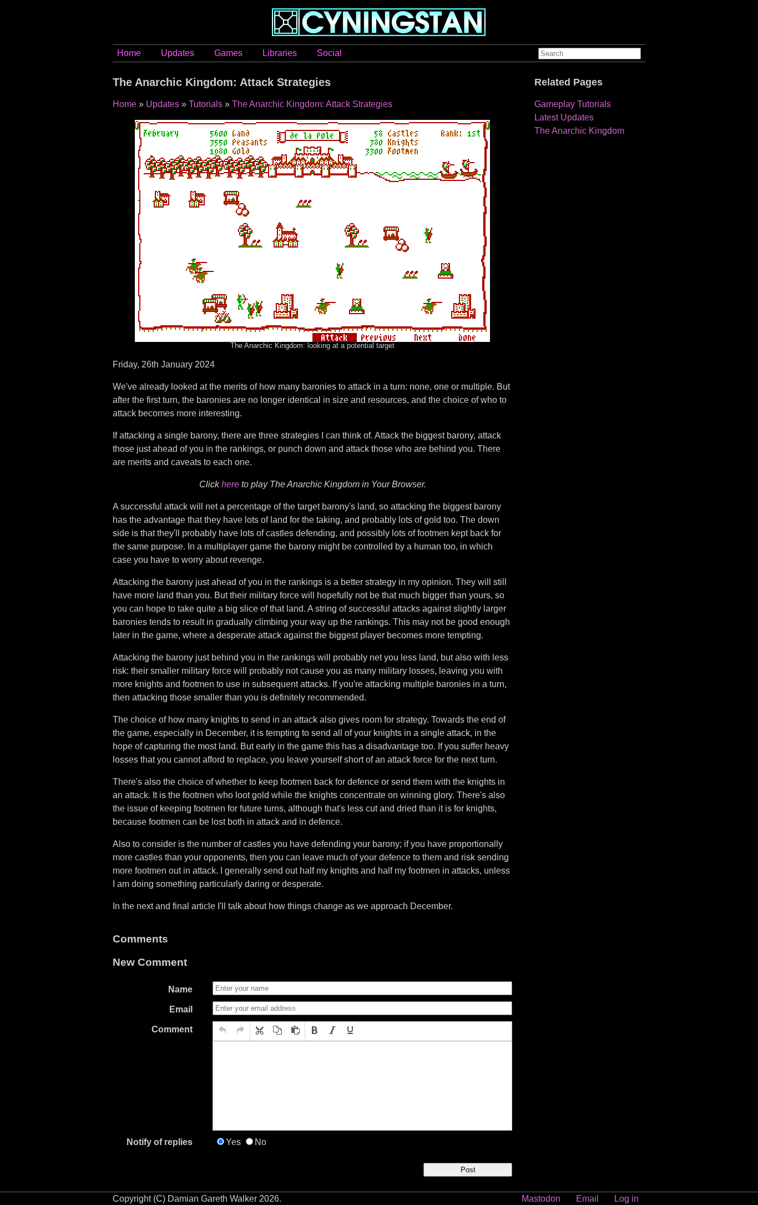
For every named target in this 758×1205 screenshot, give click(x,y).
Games (228, 53)
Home (129, 53)
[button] (222, 1031)
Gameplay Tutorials (572, 104)
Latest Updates (564, 117)
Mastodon (541, 1198)
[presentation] (222, 1031)
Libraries (279, 53)
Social (329, 53)
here (230, 484)
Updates (177, 53)
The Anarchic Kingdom (579, 130)
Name (180, 989)
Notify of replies (160, 1142)
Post (468, 1170)
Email (181, 1009)
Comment (172, 1029)
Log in (626, 1198)
